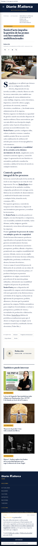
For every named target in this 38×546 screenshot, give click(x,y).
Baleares (4, 491)
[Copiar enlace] (16, 49)
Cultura (4, 494)
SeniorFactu (12, 83)
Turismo (4, 503)
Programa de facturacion (27, 334)
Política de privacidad (26, 533)
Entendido (19, 539)
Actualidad (14, 16)
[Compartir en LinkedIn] (12, 49)
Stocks (15, 338)
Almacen (15, 334)
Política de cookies (13, 533)
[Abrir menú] (3, 7)
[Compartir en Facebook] (8, 49)
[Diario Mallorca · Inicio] (19, 7)
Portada (6, 16)
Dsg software (8, 338)
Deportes (4, 497)
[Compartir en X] (5, 49)
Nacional (4, 500)
